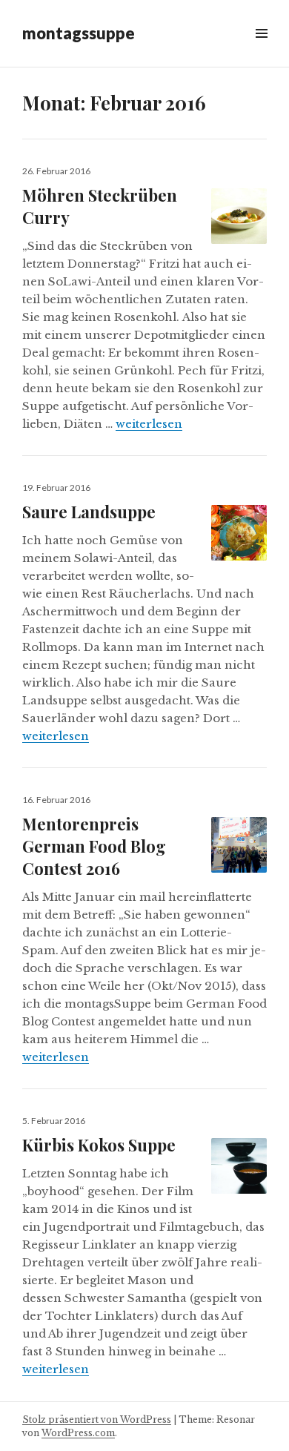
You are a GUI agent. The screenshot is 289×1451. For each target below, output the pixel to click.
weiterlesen (149, 424)
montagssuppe (78, 33)
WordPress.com (78, 1432)
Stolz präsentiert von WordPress (96, 1419)
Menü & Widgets (261, 50)
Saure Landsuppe (89, 511)
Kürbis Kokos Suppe (99, 1145)
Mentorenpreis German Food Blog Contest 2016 (94, 846)
